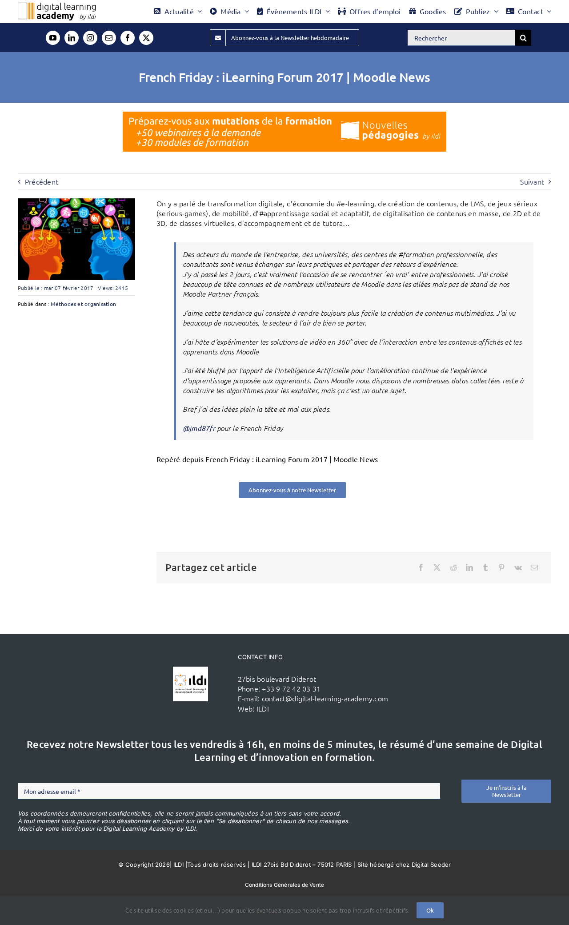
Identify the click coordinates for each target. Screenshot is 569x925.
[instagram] (90, 38)
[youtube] (53, 38)
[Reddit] (453, 567)
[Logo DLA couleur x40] (57, 6)
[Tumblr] (485, 567)
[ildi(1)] (190, 670)
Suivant (532, 181)
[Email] (534, 567)
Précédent (41, 181)
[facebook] (127, 38)
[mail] (109, 38)
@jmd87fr (199, 428)
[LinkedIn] (469, 567)
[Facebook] (421, 567)
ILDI (262, 708)
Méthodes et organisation (83, 303)
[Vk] (518, 567)
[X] (437, 567)
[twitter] (146, 38)
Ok (430, 910)
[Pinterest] (501, 567)
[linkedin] (71, 38)
